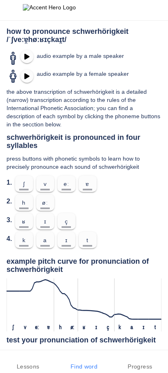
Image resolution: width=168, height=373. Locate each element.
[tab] (28, 361)
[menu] (11, 10)
